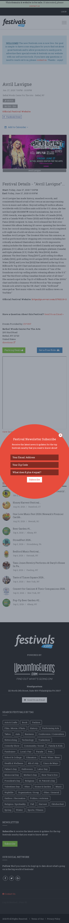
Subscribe (34, 479)
